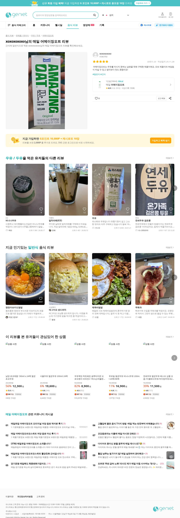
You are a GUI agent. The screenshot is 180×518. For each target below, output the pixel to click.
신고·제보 (161, 98)
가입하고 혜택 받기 (161, 140)
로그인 (171, 17)
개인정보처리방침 (25, 496)
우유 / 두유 (35, 35)
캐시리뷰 (147, 25)
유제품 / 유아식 (22, 35)
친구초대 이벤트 (166, 25)
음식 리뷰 (10, 35)
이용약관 (9, 496)
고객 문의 (41, 496)
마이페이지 (162, 17)
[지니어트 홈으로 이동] (16, 15)
